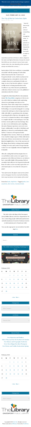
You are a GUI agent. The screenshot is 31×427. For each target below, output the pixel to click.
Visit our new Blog (15, 4)
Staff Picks (14, 181)
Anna (12, 20)
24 (18, 287)
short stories (11, 184)
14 (6, 283)
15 (10, 283)
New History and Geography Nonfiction (15, 341)
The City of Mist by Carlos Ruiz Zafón (14, 18)
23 (14, 287)
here (16, 229)
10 (18, 279)
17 (18, 283)
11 (22, 279)
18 (22, 283)
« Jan (13, 297)
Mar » (17, 297)
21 (6, 287)
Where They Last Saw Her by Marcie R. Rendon (15, 339)
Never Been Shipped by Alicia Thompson (15, 344)
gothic (24, 181)
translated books (19, 184)
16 (14, 283)
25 (22, 287)
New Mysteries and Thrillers (15, 337)
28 (6, 291)
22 (10, 287)
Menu (15, 10)
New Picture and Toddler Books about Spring (15, 346)
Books (8, 181)
